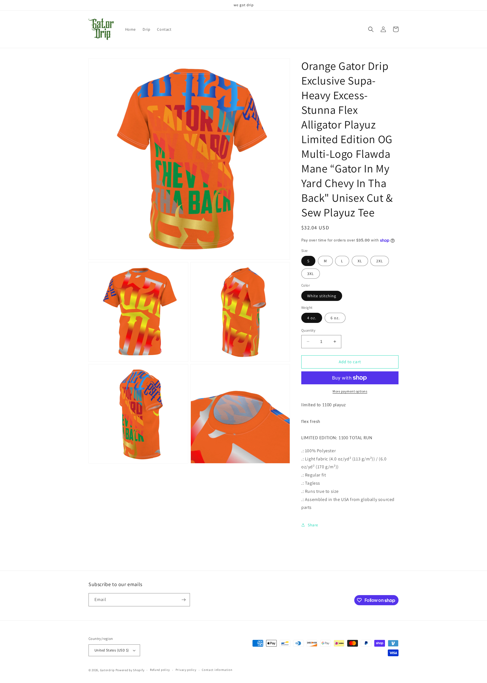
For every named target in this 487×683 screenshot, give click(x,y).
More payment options (350, 391)
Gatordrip (107, 670)
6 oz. (335, 317)
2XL (379, 260)
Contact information (217, 670)
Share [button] (313, 524)
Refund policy (160, 670)
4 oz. (311, 317)
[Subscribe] (183, 599)
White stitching (321, 295)
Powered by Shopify (130, 670)
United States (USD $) (111, 650)
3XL (310, 273)
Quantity (308, 330)
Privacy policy (186, 670)
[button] (371, 29)
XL (360, 260)
